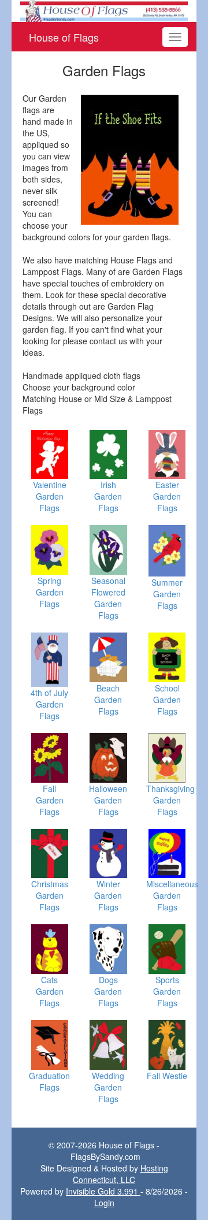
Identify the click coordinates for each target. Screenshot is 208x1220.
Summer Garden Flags (167, 593)
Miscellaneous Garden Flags (172, 895)
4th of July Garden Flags (49, 704)
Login (104, 1202)
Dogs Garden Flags (108, 991)
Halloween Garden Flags (108, 800)
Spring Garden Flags (50, 592)
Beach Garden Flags (108, 699)
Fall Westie (167, 1075)
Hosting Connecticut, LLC (120, 1173)
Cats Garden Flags (50, 991)
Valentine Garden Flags (49, 496)
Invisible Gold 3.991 (103, 1191)
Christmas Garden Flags (49, 895)
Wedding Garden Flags (108, 1087)
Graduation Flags (49, 1081)
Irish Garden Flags (108, 496)
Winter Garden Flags (108, 895)
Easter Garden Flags (167, 496)
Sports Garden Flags (167, 991)
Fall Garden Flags (50, 800)
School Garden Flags (167, 699)
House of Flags (64, 36)
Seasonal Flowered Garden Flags (108, 598)
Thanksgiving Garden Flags (170, 800)
